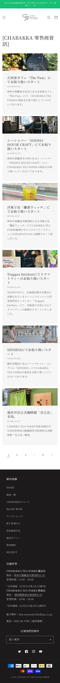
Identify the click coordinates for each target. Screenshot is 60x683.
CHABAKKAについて (17, 501)
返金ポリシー (13, 537)
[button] (4, 17)
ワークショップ (14, 516)
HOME (10, 487)
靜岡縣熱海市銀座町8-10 (28, 594)
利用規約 (11, 545)
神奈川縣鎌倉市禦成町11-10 (29, 575)
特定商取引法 (13, 530)
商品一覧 (11, 494)
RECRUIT (11, 552)
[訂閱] (50, 639)
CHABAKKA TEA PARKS (26, 677)
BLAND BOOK (14, 509)
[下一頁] (51, 454)
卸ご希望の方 (13, 523)
